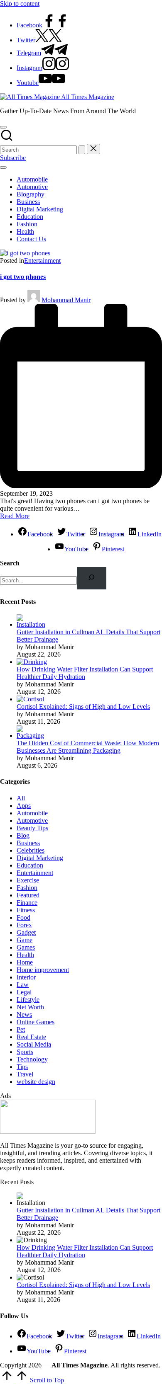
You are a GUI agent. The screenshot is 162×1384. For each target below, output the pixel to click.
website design (36, 1081)
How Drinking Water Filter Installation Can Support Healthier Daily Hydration (85, 673)
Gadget (26, 932)
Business (28, 842)
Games (26, 947)
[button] (82, 149)
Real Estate (31, 1036)
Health (25, 954)
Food (23, 917)
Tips (22, 1066)
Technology (32, 1059)
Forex (24, 924)
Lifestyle (28, 999)
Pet (21, 1029)
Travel (25, 1074)
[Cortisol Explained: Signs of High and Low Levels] (30, 699)
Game (24, 939)
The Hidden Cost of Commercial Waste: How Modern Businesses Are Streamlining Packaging (88, 746)
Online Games (35, 1021)
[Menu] (3, 167)
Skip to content (19, 3)
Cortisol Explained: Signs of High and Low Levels (83, 706)
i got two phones (23, 276)
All (21, 798)
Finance (27, 902)
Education (30, 865)
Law (23, 984)
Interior (26, 977)
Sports (25, 1051)
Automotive (32, 820)
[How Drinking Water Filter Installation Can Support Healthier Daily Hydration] (32, 661)
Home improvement (43, 969)
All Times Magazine (87, 96)
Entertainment (42, 260)
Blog (23, 835)
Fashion (27, 887)
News (24, 1014)
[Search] (91, 578)
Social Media (34, 1044)
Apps (24, 805)
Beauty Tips (32, 827)
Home (25, 962)
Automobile (32, 813)
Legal (24, 992)
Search (10, 563)
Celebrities (30, 850)
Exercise (28, 880)
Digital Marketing (40, 857)
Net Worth (30, 1007)
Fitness (26, 910)
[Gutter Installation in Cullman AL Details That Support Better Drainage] (32, 624)
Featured (28, 895)
